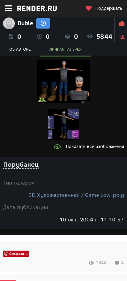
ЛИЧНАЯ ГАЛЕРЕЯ (65, 49)
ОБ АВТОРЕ (20, 49)
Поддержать (108, 8)
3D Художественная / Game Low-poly (76, 195)
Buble (25, 23)
